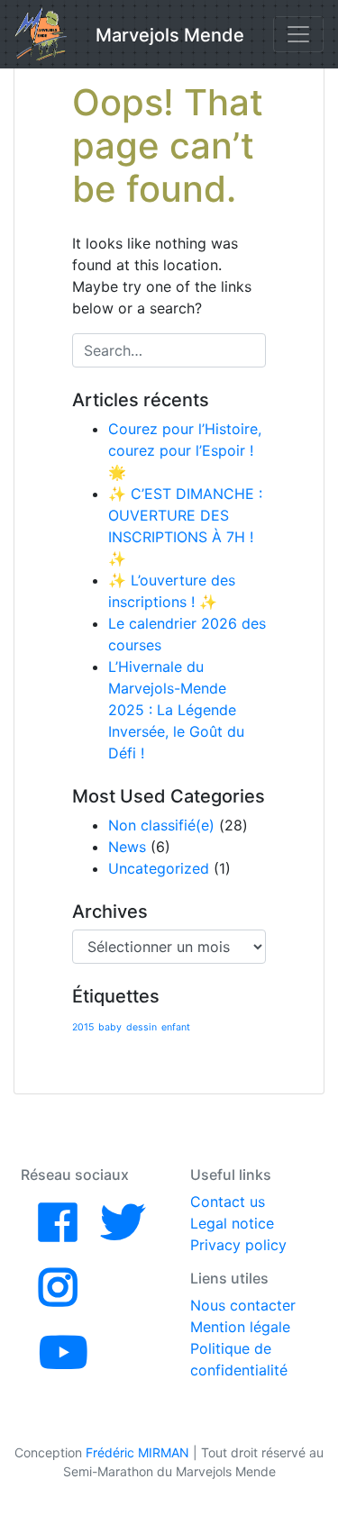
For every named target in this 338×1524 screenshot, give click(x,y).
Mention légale (240, 1327)
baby (110, 1027)
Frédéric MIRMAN (137, 1452)
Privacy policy (238, 1245)
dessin (141, 1027)
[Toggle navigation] (298, 34)
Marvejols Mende (170, 35)
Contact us (227, 1202)
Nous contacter (243, 1305)
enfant (175, 1027)
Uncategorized (158, 868)
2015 (83, 1027)
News (127, 847)
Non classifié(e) (161, 825)
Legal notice (232, 1223)
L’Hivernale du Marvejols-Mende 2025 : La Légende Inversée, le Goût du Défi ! (176, 710)
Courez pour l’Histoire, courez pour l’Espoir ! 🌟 (184, 450)
